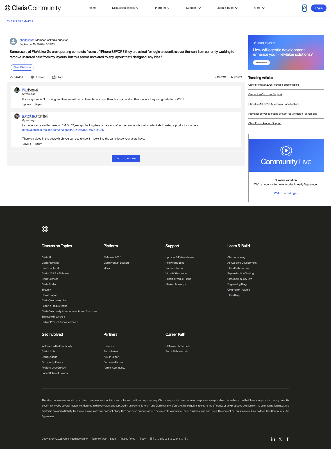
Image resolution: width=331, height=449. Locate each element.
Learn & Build (225, 7)
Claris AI (46, 257)
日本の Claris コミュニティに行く (169, 438)
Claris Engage (49, 295)
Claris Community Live (54, 300)
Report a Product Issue (54, 305)
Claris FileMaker (50, 262)
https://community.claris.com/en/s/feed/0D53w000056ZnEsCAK (63, 129)
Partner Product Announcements (60, 322)
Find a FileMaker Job (177, 351)
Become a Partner (113, 362)
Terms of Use (99, 438)
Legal (113, 438)
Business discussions (54, 316)
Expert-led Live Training (240, 273)
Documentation (174, 268)
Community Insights (238, 289)
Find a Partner (111, 351)
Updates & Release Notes (180, 257)
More (257, 7)
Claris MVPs (48, 351)
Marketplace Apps (176, 284)
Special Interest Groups (55, 373)
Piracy (142, 438)
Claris (45, 229)
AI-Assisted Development (242, 262)
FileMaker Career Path (178, 346)
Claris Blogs (233, 295)
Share (60, 77)
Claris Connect (50, 278)
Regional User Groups (54, 367)
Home (92, 7)
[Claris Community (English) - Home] (33, 8)
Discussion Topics (123, 7)
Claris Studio (49, 284)
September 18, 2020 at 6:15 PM (37, 44)
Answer (40, 77)
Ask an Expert (111, 356)
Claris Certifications (238, 268)
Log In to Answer (126, 158)
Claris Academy (236, 257)
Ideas (107, 268)
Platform (160, 7)
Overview (109, 346)
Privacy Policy (127, 438)
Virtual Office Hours (176, 273)
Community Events (52, 362)
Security (46, 289)
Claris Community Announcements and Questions (69, 311)
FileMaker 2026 (112, 257)
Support (191, 7)
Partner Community (114, 367)
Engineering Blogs (237, 284)
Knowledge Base (175, 262)
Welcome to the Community (57, 346)
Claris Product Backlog (116, 262)
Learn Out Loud (50, 268)
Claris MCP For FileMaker (55, 273)
